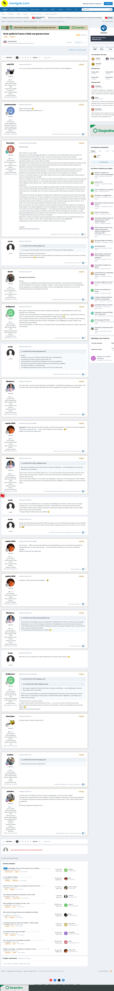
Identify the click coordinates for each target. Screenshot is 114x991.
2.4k (11, 158)
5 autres (71, 784)
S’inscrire (108, 3)
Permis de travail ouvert (101, 212)
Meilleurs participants (51, 14)
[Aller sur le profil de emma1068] (66, 933)
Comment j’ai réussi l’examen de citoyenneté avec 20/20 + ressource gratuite (104, 219)
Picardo (97, 268)
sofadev (97, 223)
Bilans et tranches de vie (26, 43)
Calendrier (11, 14)
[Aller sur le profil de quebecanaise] (11, 111)
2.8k (11, 439)
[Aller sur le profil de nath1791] (11, 71)
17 (43, 903)
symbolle (97, 276)
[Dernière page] (40, 57)
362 (11, 120)
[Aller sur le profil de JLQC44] (92, 290)
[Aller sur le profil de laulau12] (66, 905)
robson (97, 214)
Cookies (78, 984)
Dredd (10, 272)
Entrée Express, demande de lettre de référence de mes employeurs (103, 255)
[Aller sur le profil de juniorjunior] (92, 196)
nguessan (97, 248)
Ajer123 (7, 870)
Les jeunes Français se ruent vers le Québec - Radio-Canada (20, 922)
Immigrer (60, 9)
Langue (36, 984)
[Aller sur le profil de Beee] (92, 298)
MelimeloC (59, 134)
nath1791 (10, 64)
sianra (7, 933)
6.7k (11, 397)
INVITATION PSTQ (100, 246)
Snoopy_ (70, 869)
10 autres (70, 234)
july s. (66, 784)
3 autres (71, 134)
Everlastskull (98, 234)
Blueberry (10, 381)
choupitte (97, 206)
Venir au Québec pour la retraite (104, 189)
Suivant (35, 57)
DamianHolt (100, 358)
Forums (5, 9)
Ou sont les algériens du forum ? (104, 282)
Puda (69, 914)
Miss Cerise (71, 923)
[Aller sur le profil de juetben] (11, 761)
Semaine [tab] (93, 151)
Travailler (44, 9)
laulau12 (70, 904)
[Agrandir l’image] (33, 108)
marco (70, 941)
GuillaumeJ (10, 307)
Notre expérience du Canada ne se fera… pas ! (16, 903)
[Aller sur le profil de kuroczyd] (92, 64)
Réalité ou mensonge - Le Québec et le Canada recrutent (20, 949)
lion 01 (7, 950)
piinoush (97, 321)
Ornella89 (61, 784)
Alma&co (65, 338)
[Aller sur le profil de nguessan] (92, 247)
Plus (76, 9)
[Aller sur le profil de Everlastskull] (92, 228)
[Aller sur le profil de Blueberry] (11, 388)
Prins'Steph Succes (63, 491)
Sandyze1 (97, 259)
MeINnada (62, 414)
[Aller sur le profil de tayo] (66, 879)
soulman (70, 895)
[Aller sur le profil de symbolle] (92, 273)
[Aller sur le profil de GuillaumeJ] (11, 313)
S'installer (68, 9)
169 (11, 287)
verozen (72, 646)
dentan (61, 338)
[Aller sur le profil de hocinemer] (92, 282)
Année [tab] (107, 151)
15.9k (11, 732)
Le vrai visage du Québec (10, 877)
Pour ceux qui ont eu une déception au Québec (17, 940)
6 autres (71, 338)
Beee (96, 301)
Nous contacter (69, 984)
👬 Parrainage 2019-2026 (102, 320)
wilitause (56, 784)
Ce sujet (104, 9)
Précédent (9, 57)
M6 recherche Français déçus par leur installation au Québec (20, 912)
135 (11, 322)
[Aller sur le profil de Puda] (66, 915)
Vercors (7, 879)
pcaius (64, 234)
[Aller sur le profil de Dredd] (11, 278)
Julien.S (56, 451)
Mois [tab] (100, 151)
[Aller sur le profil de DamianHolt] (93, 358)
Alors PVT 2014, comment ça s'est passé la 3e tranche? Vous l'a (22, 886)
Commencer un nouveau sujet (77, 50)
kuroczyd (98, 63)
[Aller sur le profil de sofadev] (92, 218)
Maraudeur (71, 604)
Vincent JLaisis (72, 886)
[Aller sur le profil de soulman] (66, 896)
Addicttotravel (61, 299)
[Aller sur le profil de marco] (66, 942)
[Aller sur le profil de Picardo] (92, 265)
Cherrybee (10, 716)
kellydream (61, 833)
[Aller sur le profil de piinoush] (92, 320)
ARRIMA (52, 9)
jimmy (99, 155)
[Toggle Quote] (22, 246)
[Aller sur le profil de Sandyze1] (92, 254)
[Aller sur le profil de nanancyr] (92, 328)
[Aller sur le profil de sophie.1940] (11, 430)
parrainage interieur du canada (103, 305)
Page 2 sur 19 (47, 57)
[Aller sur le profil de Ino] (92, 313)
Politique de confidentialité (55, 984)
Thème (43, 984)
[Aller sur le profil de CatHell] (92, 59)
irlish (65, 262)
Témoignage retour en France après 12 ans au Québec (24, 868)
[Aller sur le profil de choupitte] (92, 203)
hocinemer (98, 283)
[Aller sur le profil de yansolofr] (92, 182)
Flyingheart (55, 299)
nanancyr (97, 331)
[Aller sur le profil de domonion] (5, 42)
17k (11, 770)
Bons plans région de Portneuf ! (104, 240)
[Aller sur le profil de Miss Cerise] (66, 924)
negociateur (54, 234)
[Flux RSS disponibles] (111, 971)
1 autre (71, 299)
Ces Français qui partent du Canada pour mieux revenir (19, 894)
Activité (12, 9)
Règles (18, 14)
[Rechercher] (111, 9)
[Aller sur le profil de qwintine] (11, 798)
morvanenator (46, 491)
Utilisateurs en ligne (36, 14)
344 (11, 80)
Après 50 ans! (99, 182)
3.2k (11, 807)
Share (70, 42)
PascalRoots (98, 242)
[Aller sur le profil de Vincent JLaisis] (66, 888)
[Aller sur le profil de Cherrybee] (11, 723)
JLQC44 (97, 293)
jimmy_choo (8, 905)
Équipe (26, 14)
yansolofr (97, 184)
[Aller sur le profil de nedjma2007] (92, 305)
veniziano (8, 942)
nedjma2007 (98, 306)
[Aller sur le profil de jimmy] (95, 156)
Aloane (72, 569)
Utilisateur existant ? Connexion (92, 3)
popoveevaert (69, 414)
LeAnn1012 (56, 374)
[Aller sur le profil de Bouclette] (11, 149)
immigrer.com (9, 924)
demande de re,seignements (103, 195)
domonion (13, 41)
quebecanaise (10, 104)
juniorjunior (98, 197)
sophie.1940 (10, 423)
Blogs (3, 14)
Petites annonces (22, 9)
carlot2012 (60, 234)
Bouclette (65, 134)
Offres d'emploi (35, 9)
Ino (95, 316)
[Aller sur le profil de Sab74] (92, 190)
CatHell (57, 338)
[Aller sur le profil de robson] (92, 213)
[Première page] (3, 57)
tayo (69, 878)
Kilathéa (54, 134)
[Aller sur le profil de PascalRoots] (92, 241)
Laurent (7, 887)
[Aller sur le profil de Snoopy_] (66, 870)
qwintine (10, 791)
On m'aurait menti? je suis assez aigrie (14, 931)
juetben (10, 755)
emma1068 (71, 932)
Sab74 (96, 191)
